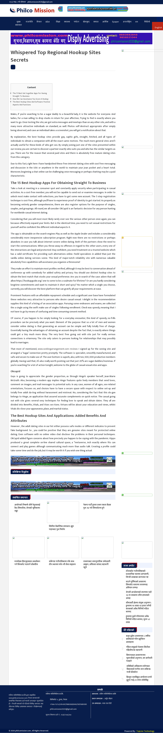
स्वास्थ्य (67, 22)
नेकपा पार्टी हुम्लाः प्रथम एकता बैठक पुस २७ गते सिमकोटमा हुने (97, 506)
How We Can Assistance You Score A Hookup (30, 99)
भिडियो (147, 22)
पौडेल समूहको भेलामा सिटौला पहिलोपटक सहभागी (138, 648)
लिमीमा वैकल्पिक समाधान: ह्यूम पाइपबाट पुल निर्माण (61, 528)
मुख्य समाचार (18, 23)
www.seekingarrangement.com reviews (58, 349)
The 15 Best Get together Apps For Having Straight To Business (30, 95)
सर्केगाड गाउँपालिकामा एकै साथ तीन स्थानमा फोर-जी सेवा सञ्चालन (62, 563)
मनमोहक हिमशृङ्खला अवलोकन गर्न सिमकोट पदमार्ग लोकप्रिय (27, 563)
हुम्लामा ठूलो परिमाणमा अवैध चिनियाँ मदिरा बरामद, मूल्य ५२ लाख (138, 619)
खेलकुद (86, 22)
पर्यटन (76, 22)
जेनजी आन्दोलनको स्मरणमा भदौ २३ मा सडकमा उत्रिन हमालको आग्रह (139, 595)
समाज (96, 22)
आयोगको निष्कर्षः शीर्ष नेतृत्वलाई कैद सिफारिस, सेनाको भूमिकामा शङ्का (27, 508)
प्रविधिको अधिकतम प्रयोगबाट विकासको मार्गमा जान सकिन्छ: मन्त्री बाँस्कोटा (139, 669)
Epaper (115, 22)
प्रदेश (48, 22)
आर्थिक (105, 22)
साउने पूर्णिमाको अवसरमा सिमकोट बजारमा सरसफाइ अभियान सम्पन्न (136, 584)
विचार (39, 22)
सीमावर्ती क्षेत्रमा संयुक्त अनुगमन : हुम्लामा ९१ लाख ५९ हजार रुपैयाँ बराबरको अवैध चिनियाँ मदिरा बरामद (139, 607)
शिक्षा (58, 22)
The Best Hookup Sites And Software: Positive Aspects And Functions (31, 103)
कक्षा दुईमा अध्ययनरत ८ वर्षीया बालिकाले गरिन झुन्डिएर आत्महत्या (138, 639)
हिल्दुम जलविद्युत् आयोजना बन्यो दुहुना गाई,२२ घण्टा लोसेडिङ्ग (139, 678)
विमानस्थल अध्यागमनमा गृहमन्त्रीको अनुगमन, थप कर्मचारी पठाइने (139, 658)
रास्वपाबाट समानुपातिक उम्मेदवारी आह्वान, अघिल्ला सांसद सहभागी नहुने (96, 564)
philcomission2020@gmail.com (40, 2)
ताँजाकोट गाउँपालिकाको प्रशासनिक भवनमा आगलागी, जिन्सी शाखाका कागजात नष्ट (137, 574)
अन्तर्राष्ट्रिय (127, 22)
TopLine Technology (145, 731)
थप (136, 22)
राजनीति (29, 22)
